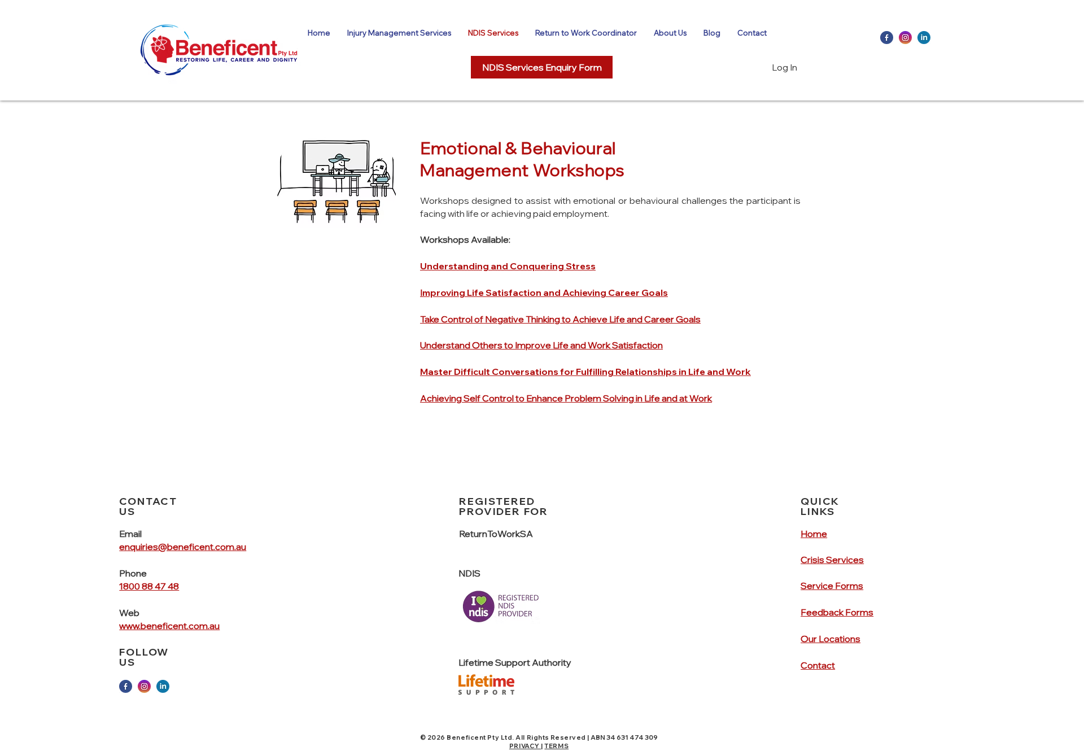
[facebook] (886, 37)
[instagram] (905, 37)
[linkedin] (923, 37)
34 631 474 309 (632, 737)
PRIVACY (525, 746)
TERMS (556, 746)
